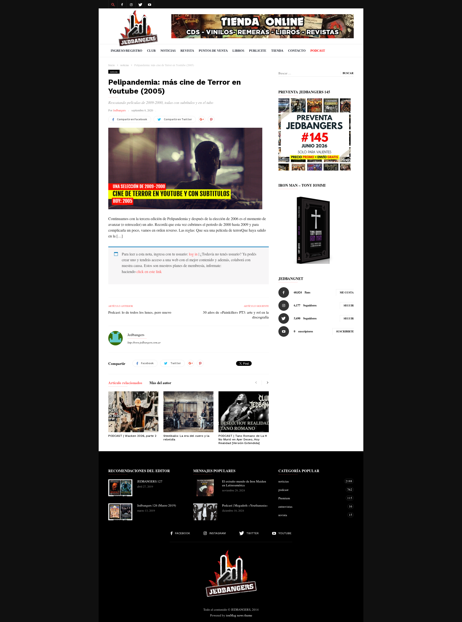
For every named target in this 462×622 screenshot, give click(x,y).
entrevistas (311, 506)
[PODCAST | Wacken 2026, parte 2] (133, 411)
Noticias (168, 50)
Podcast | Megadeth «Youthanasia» (245, 505)
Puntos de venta (213, 50)
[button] (112, 4)
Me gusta (347, 292)
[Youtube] (149, 4)
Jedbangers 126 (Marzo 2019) (156, 505)
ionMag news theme (239, 615)
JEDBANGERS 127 (149, 481)
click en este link (149, 271)
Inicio (111, 65)
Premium (311, 498)
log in (193, 253)
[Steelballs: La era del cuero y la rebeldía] (188, 411)
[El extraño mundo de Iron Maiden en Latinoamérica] (205, 487)
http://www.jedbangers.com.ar (144, 342)
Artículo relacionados (125, 383)
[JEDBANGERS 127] (120, 487)
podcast (311, 489)
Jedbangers (119, 110)
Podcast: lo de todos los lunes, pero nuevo (139, 312)
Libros (238, 50)
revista (311, 515)
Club (151, 50)
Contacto (297, 50)
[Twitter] (140, 4)
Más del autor (160, 383)
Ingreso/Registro (126, 50)
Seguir (349, 305)
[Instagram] (131, 4)
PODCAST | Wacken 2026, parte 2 (132, 436)
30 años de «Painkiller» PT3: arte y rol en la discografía (236, 314)
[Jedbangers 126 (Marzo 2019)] (120, 511)
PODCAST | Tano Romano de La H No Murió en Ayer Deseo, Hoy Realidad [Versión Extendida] (242, 439)
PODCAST (317, 50)
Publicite (257, 50)
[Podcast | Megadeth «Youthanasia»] (205, 511)
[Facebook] (122, 4)
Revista (187, 50)
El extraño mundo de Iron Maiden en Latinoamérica (244, 483)
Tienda (277, 50)
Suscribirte (345, 331)
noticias (114, 71)
